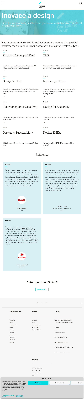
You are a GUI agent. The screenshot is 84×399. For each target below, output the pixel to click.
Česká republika (14, 325)
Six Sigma (34, 320)
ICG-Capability (42, 5)
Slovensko (12, 339)
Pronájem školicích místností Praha (64, 347)
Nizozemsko (13, 335)
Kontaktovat (41, 289)
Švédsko (12, 342)
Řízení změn (35, 327)
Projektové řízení (36, 330)
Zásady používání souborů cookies (8, 396)
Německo (12, 330)
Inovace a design (36, 325)
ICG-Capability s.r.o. (37, 368)
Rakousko (12, 320)
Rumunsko (12, 337)
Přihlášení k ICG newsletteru (62, 352)
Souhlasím (38, 383)
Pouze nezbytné (59, 383)
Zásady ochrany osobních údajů (19, 396)
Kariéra (57, 327)
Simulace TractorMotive (61, 337)
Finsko (11, 327)
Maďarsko (12, 332)
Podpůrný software (60, 332)
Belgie (11, 322)
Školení (5, 50)
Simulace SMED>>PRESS (61, 342)
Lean (33, 322)
